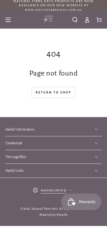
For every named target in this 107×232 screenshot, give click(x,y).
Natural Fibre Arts (45, 208)
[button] (75, 19)
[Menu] (8, 19)
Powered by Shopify (54, 214)
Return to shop (53, 92)
